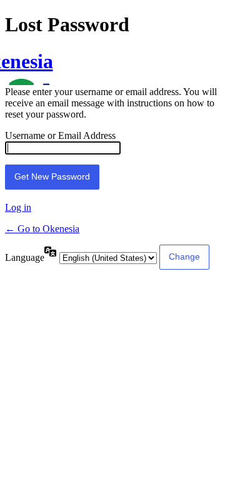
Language (24, 257)
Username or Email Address (60, 135)
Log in (18, 207)
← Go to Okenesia (42, 228)
